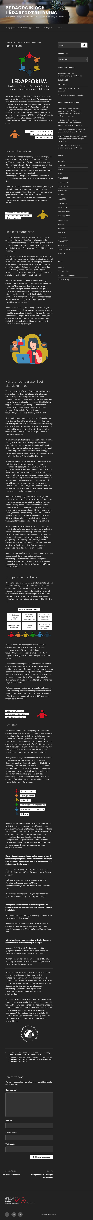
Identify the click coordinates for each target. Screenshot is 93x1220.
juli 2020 (61, 224)
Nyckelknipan (81, 132)
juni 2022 (61, 161)
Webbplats (10, 1144)
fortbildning (46, 1058)
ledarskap (33, 1060)
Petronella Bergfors (31, 42)
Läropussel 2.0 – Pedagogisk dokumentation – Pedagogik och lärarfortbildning (69, 110)
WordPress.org (63, 280)
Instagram (48, 28)
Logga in (61, 267)
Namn (8, 1121)
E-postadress (12, 1132)
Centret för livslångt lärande (24, 1058)
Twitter (59, 28)
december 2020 (64, 212)
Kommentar (11, 1090)
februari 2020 (63, 241)
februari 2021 (63, 203)
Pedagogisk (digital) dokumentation (70, 95)
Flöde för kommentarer (66, 275)
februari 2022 (63, 178)
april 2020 (61, 233)
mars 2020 (62, 237)
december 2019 (64, 249)
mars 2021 (62, 199)
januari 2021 (62, 207)
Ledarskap (27, 1053)
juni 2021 (61, 195)
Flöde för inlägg (63, 271)
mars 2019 (62, 254)
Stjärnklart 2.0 (63, 80)
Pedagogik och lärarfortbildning (31, 10)
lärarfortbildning (18, 1060)
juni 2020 (61, 228)
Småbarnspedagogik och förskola (25, 1055)
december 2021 (64, 182)
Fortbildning (15, 1053)
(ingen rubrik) (62, 84)
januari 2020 (62, 245)
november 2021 (64, 186)
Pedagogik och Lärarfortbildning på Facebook (22, 28)
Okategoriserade (41, 1053)
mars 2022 (62, 174)
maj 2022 (61, 165)
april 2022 (61, 169)
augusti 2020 (63, 220)
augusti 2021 (62, 191)
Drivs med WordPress (48, 1214)
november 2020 (64, 216)
